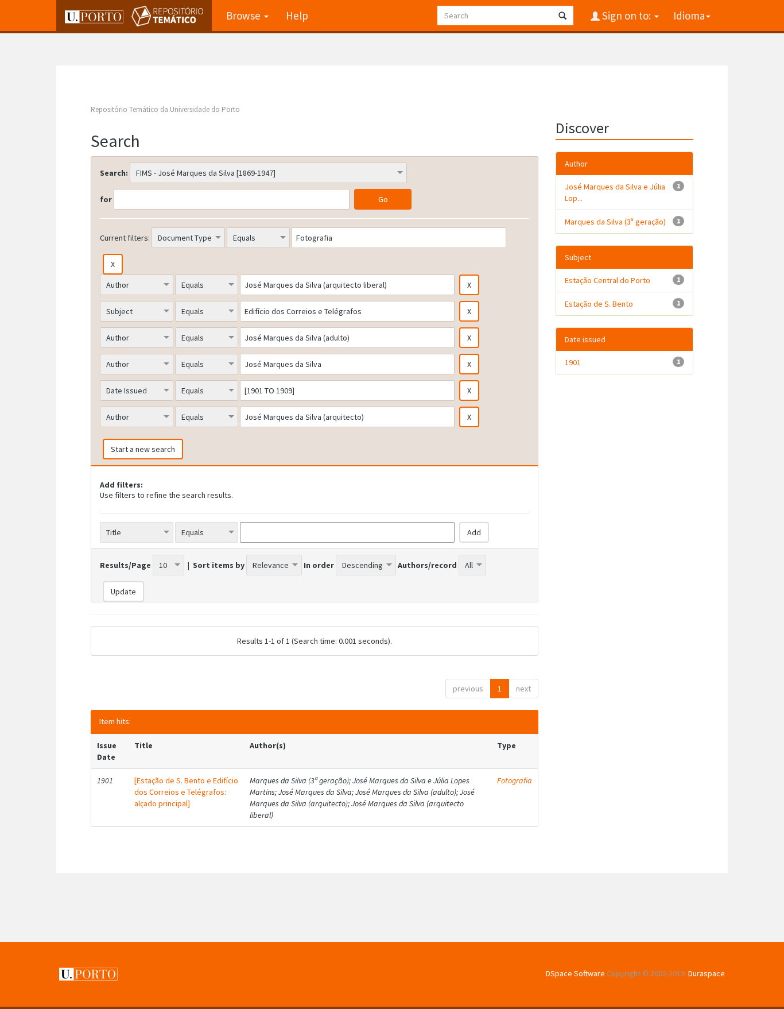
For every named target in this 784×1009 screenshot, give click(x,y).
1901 (573, 362)
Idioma (689, 15)
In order (319, 565)
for (106, 199)
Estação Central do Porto (607, 280)
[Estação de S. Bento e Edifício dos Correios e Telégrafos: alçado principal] (186, 792)
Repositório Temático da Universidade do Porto (165, 109)
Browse (244, 15)
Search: (114, 173)
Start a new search (143, 449)
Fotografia (514, 780)
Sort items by (218, 565)
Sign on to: (626, 15)
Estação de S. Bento (599, 304)
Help (297, 15)
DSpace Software (575, 973)
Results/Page (125, 565)
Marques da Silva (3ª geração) (615, 222)
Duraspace (706, 973)
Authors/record (427, 565)
